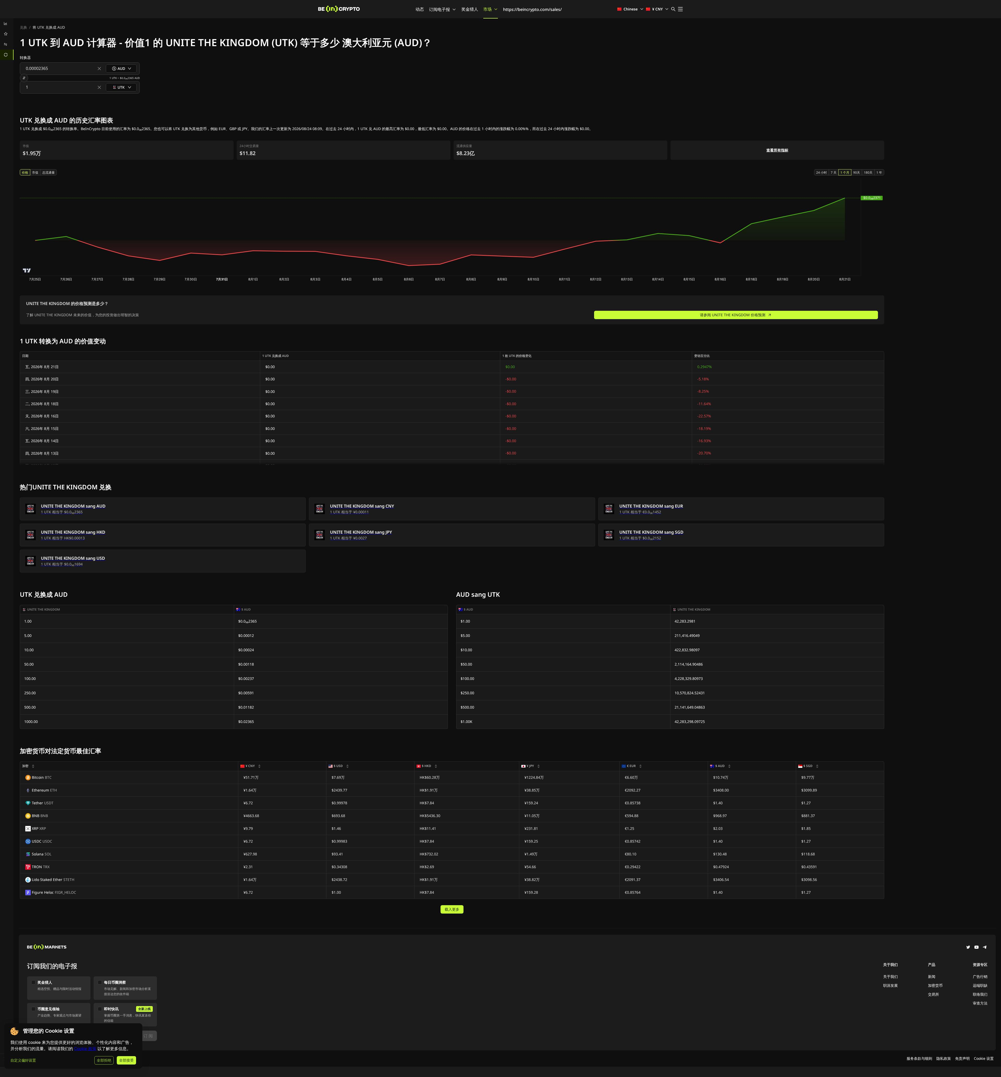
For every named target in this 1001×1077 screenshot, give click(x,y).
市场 (487, 9)
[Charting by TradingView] (27, 270)
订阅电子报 (439, 9)
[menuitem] (7, 23)
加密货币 (935, 985)
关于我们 (890, 976)
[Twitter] (968, 948)
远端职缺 (980, 985)
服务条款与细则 (919, 1058)
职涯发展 (890, 985)
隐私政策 (943, 1058)
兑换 (23, 27)
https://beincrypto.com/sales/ (532, 9)
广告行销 (980, 976)
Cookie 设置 (984, 1058)
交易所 (933, 994)
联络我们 (980, 994)
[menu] (7, 39)
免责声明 (962, 1058)
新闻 (931, 976)
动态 (420, 9)
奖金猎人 (469, 9)
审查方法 (980, 1003)
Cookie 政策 (85, 1048)
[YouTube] (976, 948)
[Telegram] (984, 948)
